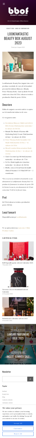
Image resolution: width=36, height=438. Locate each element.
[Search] (30, 379)
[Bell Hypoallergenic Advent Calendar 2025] (18, 250)
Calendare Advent (7, 403)
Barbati (4, 391)
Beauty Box (10, 28)
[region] (18, 421)
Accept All (18, 423)
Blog (3, 397)
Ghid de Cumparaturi (22, 28)
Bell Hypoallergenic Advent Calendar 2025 (17, 263)
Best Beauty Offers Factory (20, 21)
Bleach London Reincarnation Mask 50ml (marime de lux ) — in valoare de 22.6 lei (18, 151)
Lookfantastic (22, 217)
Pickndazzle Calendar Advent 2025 (15, 318)
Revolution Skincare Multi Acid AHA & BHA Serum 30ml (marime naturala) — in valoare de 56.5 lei (19, 126)
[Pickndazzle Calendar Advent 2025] (18, 306)
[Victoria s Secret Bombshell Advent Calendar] (18, 277)
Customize (18, 428)
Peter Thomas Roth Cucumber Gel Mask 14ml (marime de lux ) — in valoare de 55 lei (17, 142)
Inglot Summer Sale (18, 356)
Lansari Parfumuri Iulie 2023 (18, 336)
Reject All (18, 434)
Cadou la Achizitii (7, 400)
